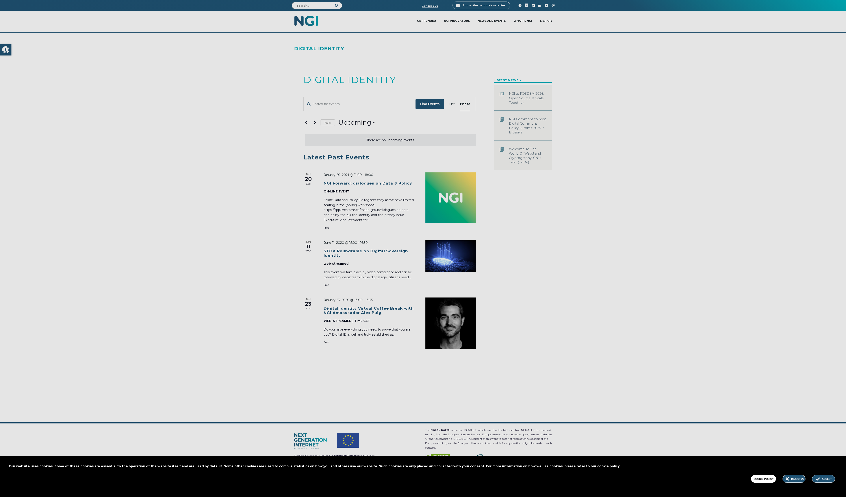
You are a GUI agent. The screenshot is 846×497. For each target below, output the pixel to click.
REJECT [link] (796, 478)
